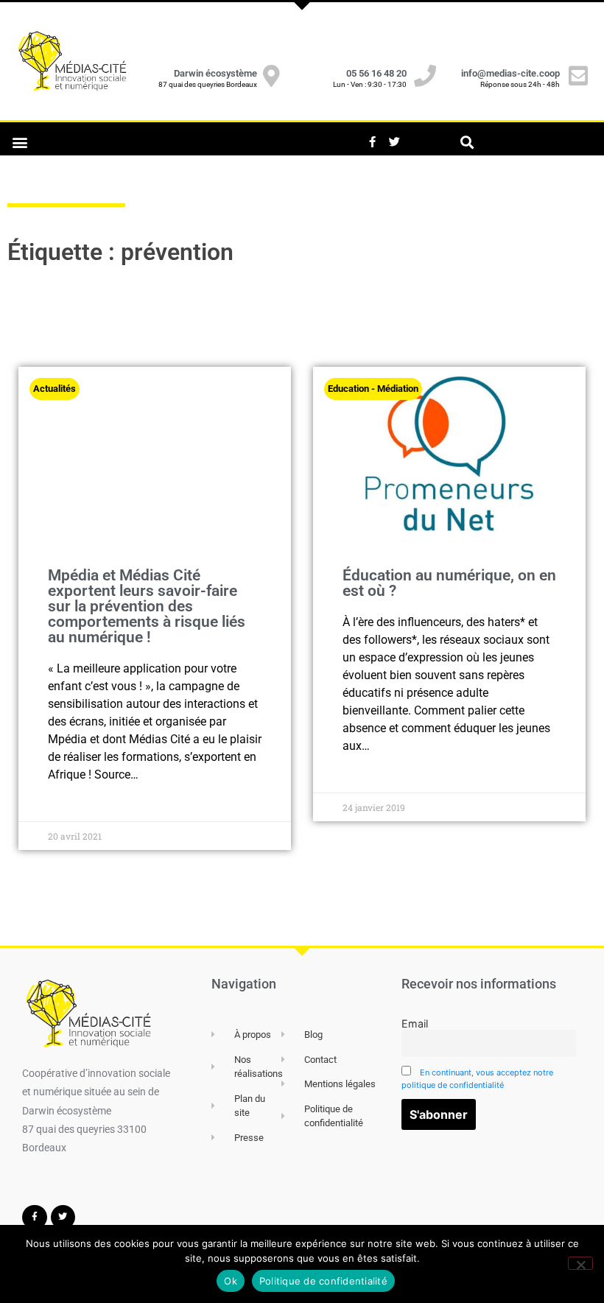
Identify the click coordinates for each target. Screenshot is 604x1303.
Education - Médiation (373, 388)
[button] (19, 142)
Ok (230, 1281)
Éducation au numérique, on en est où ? (449, 583)
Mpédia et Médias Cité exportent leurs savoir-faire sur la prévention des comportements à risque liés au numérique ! (146, 606)
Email (414, 1023)
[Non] (580, 1263)
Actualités (54, 388)
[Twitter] (394, 142)
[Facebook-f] (372, 142)
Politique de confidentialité (323, 1281)
